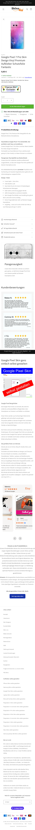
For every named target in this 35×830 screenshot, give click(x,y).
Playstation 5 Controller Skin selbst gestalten (16, 706)
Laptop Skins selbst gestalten (11, 695)
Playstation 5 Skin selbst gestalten (12, 703)
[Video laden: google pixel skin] (17, 383)
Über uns (5, 630)
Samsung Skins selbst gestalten (12, 687)
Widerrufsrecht (7, 634)
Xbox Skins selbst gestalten (10, 730)
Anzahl (3, 97)
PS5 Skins (6, 672)
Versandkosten (28, 77)
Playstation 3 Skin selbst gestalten (12, 722)
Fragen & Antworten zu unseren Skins (13, 668)
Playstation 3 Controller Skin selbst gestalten (16, 726)
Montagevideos (7, 637)
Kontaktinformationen (22, 826)
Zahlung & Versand (8, 649)
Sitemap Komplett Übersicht (11, 657)
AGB (4, 645)
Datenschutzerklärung (18, 823)
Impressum (6, 618)
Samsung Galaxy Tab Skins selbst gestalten (15, 733)
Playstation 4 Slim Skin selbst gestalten (14, 714)
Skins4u (8, 821)
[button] (3, 9)
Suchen (5, 661)
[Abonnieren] (30, 802)
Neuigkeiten (6, 665)
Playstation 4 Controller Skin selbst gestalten (16, 718)
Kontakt (5, 614)
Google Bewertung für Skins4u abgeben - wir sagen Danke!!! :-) (17, 351)
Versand (30, 823)
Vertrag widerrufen (17, 596)
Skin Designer (7, 622)
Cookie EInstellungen (9, 653)
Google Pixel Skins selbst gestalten (13, 691)
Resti (9, 518)
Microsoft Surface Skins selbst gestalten (14, 699)
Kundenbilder (7, 626)
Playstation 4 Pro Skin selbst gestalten (14, 710)
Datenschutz (6, 641)
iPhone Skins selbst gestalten (11, 683)
